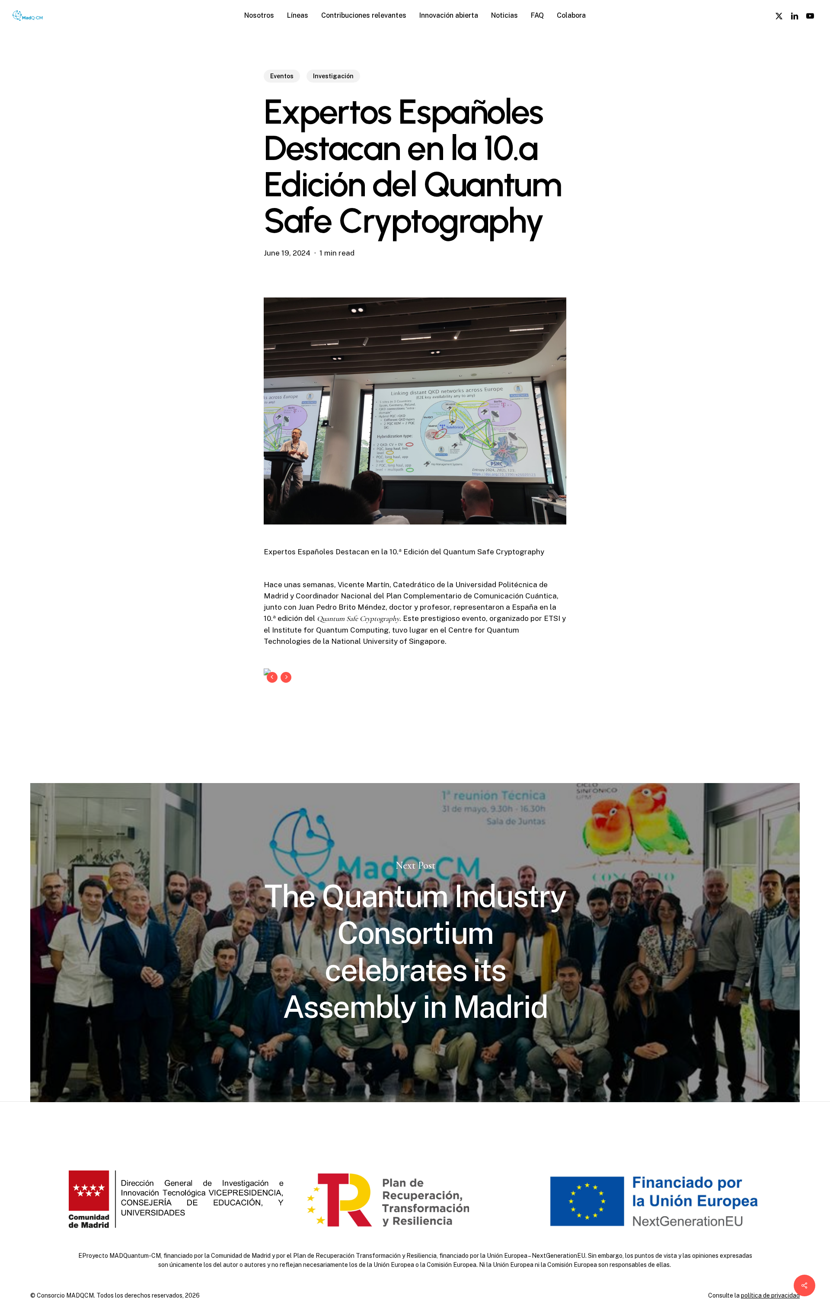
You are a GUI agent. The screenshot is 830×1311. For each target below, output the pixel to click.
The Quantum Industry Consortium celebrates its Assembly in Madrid (415, 942)
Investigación (333, 76)
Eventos (282, 76)
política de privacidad (770, 1295)
